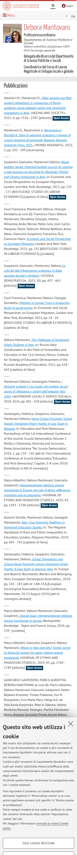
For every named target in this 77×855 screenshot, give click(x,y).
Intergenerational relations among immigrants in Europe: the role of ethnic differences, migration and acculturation (37, 490)
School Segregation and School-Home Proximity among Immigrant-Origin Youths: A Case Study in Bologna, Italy (36, 564)
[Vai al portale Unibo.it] (20, 6)
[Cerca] (53, 6)
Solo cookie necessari (38, 843)
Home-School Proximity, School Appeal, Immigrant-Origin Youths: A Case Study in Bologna (38, 424)
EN (73, 16)
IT (67, 16)
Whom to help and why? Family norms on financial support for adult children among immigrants (37, 653)
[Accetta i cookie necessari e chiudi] (70, 723)
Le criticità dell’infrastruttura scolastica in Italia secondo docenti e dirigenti (34, 271)
